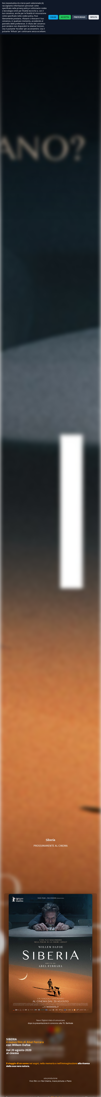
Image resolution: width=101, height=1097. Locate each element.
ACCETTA (65, 17)
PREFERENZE (80, 17)
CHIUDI (53, 17)
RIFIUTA (93, 17)
